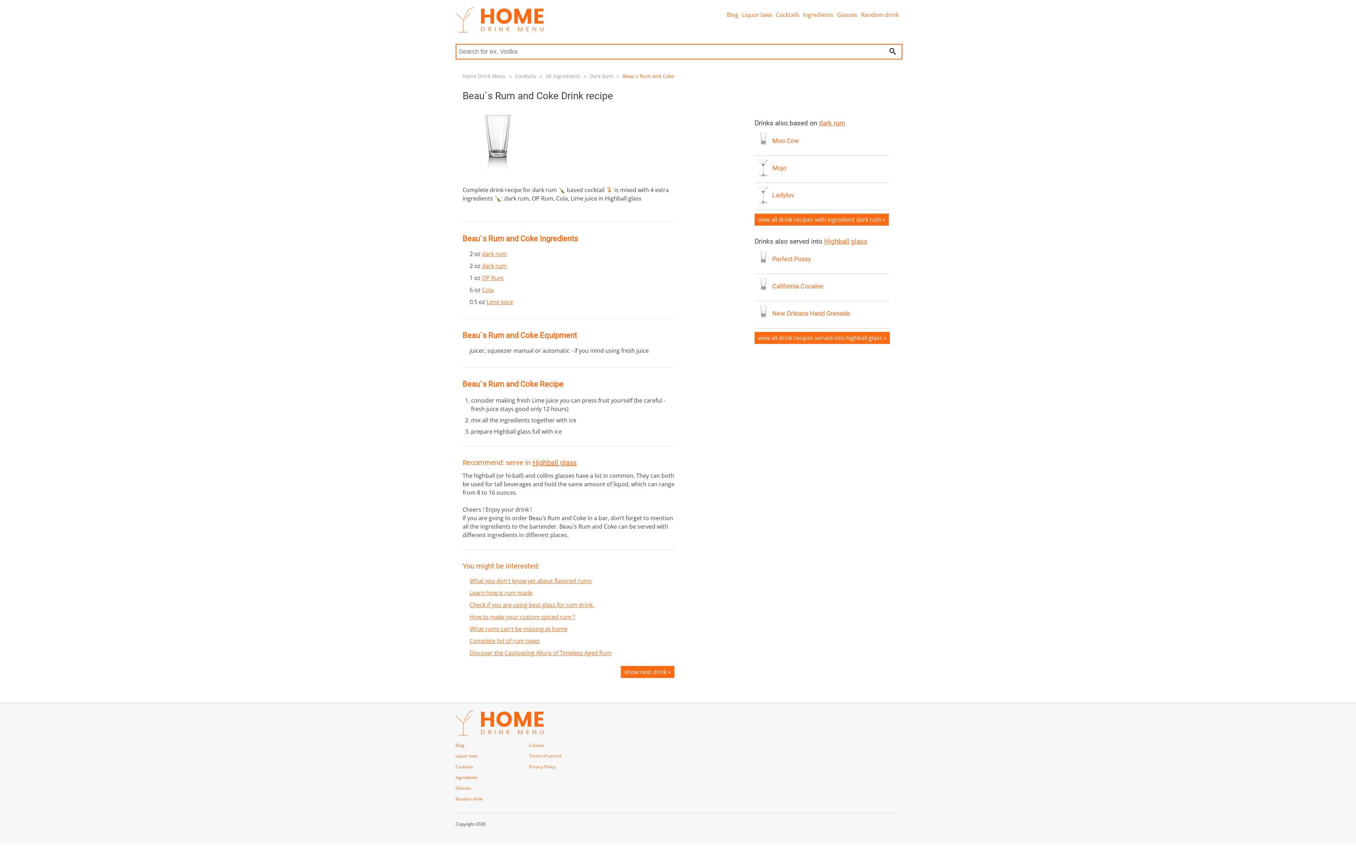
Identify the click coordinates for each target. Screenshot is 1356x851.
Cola (488, 290)
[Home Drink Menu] (500, 31)
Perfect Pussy (791, 259)
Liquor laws (757, 15)
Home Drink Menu (484, 76)
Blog (732, 15)
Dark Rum (601, 76)
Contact (536, 745)
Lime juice (500, 302)
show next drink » (647, 672)
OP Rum (493, 278)
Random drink (880, 15)
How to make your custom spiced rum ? (522, 617)
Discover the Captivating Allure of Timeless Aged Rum (541, 653)
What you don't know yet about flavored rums (531, 581)
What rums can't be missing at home (518, 629)
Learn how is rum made (501, 593)
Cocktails (787, 15)
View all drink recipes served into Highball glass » (822, 338)
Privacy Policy (542, 767)
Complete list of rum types (505, 641)
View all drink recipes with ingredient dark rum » (821, 220)
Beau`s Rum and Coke (648, 76)
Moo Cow (785, 140)
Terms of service (545, 756)
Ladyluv (783, 195)
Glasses (847, 15)
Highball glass (555, 462)
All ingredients (563, 76)
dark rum (494, 254)
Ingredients (818, 15)
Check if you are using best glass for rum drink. (532, 605)
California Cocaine (797, 286)
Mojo (779, 168)
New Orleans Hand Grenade (811, 313)
